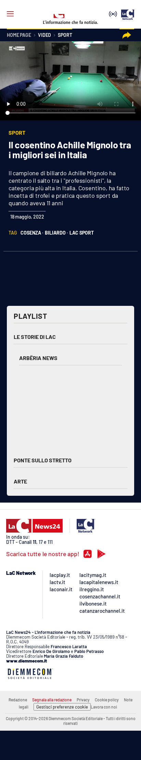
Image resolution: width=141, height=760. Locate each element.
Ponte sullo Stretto (43, 460)
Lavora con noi (104, 706)
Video (44, 35)
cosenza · (32, 233)
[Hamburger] (10, 14)
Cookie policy (107, 699)
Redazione (18, 699)
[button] (126, 35)
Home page (19, 35)
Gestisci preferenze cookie (62, 707)
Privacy (83, 699)
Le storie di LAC (35, 336)
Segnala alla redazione (52, 699)
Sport (65, 35)
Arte (20, 481)
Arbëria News (38, 358)
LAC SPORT (81, 233)
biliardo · (56, 233)
